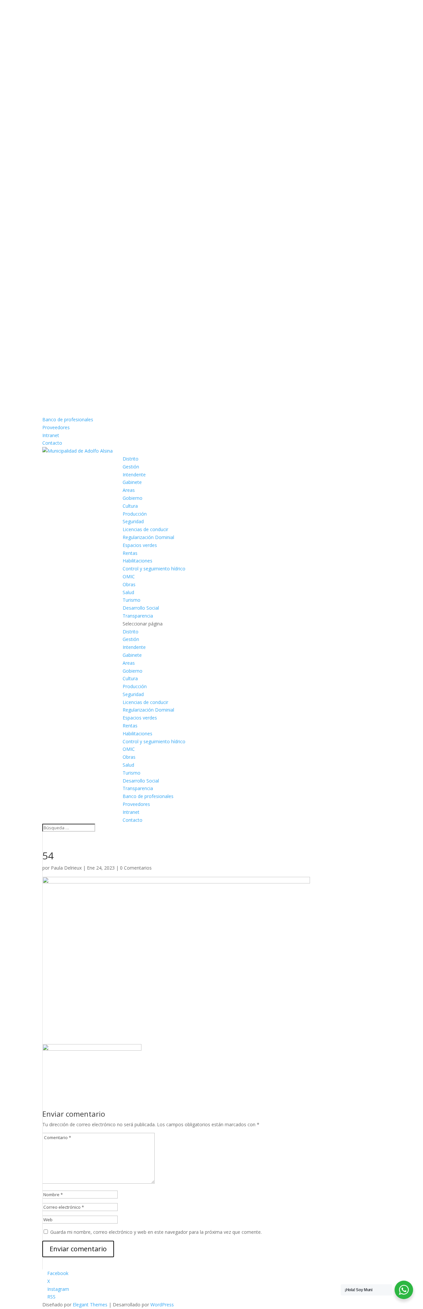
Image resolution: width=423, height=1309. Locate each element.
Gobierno (132, 498)
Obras (129, 584)
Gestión (131, 466)
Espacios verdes (140, 545)
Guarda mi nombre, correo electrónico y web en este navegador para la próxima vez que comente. (156, 1232)
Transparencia (138, 616)
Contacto (52, 443)
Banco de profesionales (67, 419)
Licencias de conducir (145, 529)
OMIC (129, 576)
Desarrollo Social (141, 608)
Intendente (134, 474)
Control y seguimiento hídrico (154, 568)
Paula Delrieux (66, 868)
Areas (129, 490)
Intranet (50, 435)
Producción (135, 514)
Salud (128, 592)
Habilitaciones (137, 561)
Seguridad (133, 521)
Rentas (130, 553)
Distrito (130, 459)
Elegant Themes (90, 1304)
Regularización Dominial (148, 537)
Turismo (131, 600)
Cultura (130, 506)
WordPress (162, 1304)
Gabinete (132, 482)
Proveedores (56, 427)
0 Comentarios (136, 868)
